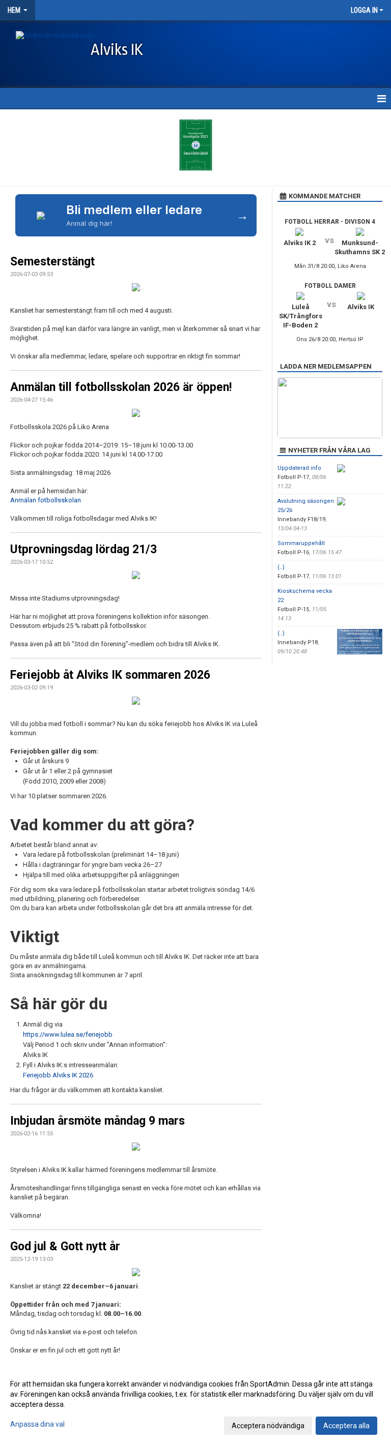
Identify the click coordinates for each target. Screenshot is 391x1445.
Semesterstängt (52, 261)
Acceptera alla (346, 1426)
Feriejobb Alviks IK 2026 (58, 1075)
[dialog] (195, 1404)
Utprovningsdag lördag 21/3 (83, 549)
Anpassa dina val (37, 1424)
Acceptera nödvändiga (268, 1426)
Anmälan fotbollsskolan (45, 500)
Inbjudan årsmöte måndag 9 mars (97, 1121)
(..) (281, 567)
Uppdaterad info (299, 468)
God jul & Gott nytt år (65, 1246)
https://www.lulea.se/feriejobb (68, 1034)
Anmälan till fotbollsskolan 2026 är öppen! (121, 387)
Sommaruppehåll (301, 543)
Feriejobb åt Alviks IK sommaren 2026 (110, 675)
